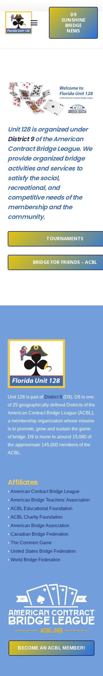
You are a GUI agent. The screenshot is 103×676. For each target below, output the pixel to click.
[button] (34, 22)
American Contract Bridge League (45, 491)
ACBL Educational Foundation (41, 508)
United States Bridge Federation (43, 551)
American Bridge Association (40, 525)
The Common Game (31, 542)
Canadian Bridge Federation (39, 534)
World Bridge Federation (35, 559)
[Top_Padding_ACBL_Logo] (51, 603)
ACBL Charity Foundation (37, 517)
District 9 (21, 139)
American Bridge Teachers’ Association (50, 500)
